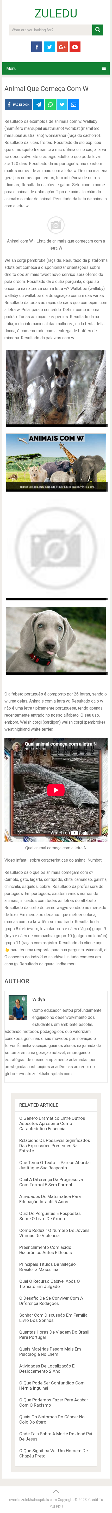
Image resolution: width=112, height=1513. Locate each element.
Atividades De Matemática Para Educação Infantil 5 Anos (50, 1199)
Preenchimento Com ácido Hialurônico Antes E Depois (45, 1250)
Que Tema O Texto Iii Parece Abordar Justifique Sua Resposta (55, 1165)
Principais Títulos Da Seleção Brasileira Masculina (47, 1267)
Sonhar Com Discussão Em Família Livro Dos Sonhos (53, 1317)
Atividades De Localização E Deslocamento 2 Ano (46, 1368)
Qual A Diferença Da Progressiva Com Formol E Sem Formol (51, 1182)
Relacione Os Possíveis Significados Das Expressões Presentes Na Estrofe (54, 1145)
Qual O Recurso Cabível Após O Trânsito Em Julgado (49, 1284)
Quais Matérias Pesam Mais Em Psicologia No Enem (50, 1351)
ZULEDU (56, 13)
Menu (11, 68)
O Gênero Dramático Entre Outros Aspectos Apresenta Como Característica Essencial (52, 1123)
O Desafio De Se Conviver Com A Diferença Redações (51, 1301)
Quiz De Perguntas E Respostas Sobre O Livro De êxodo (50, 1216)
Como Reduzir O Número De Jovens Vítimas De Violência (54, 1233)
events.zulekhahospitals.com (33, 1500)
